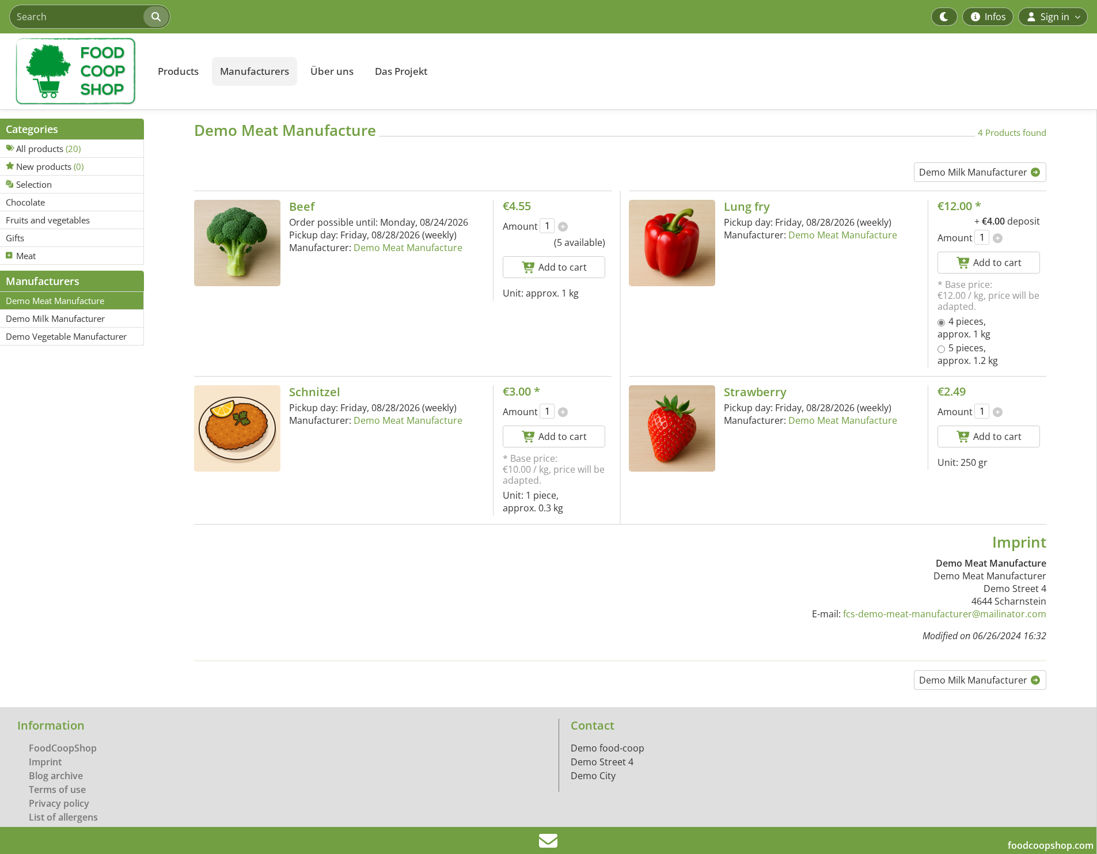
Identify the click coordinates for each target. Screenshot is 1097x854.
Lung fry (747, 206)
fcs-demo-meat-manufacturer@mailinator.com (944, 614)
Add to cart (561, 267)
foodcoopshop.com (1051, 845)
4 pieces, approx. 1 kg (963, 327)
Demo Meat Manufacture (408, 247)
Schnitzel (314, 392)
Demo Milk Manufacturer (974, 172)
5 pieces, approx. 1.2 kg (967, 354)
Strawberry (755, 392)
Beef (301, 206)
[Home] (72, 71)
